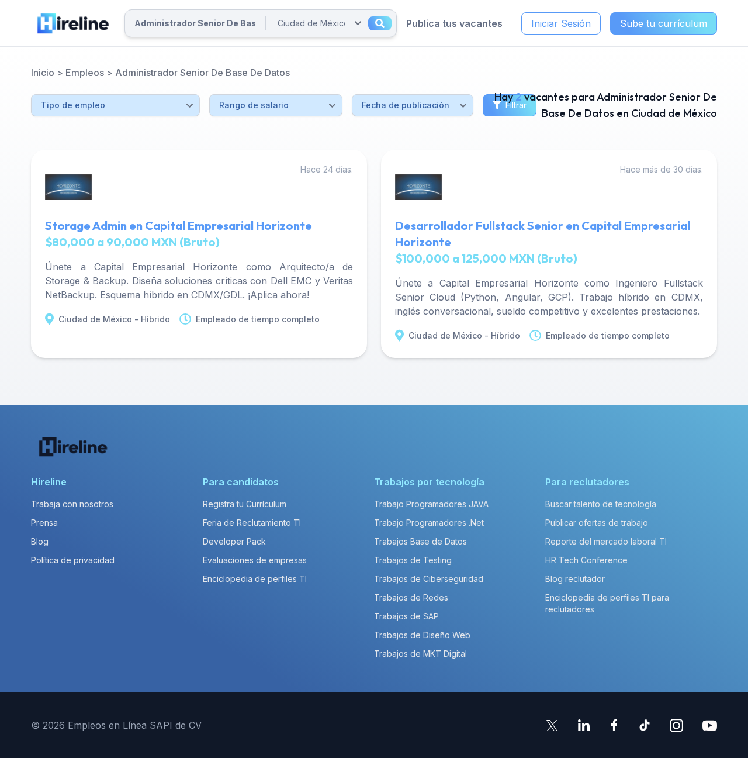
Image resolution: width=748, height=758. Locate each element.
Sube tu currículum (663, 23)
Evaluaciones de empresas (255, 560)
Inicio (42, 72)
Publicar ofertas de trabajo (596, 523)
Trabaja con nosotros (72, 504)
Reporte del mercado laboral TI (606, 541)
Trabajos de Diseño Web (422, 635)
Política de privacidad (73, 560)
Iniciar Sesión (561, 23)
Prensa (44, 523)
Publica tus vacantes (454, 23)
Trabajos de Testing (413, 560)
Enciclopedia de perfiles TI (255, 579)
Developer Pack (234, 541)
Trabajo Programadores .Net (429, 523)
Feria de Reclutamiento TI (252, 523)
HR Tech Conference (586, 560)
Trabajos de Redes (411, 597)
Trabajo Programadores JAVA (431, 504)
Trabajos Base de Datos (420, 541)
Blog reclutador (575, 579)
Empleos (84, 72)
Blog (40, 541)
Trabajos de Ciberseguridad (428, 579)
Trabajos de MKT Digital (420, 654)
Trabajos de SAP (406, 616)
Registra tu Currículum (244, 504)
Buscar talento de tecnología (600, 504)
